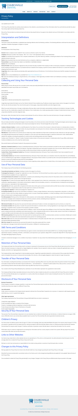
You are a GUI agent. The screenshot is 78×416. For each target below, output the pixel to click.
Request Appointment (62, 6)
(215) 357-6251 (29, 1)
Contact (53, 11)
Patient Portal (52, 6)
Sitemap (48, 409)
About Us (29, 11)
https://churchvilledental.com (35, 74)
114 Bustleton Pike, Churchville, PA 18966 (42, 1)
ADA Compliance (54, 409)
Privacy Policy (31, 409)
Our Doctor (42, 11)
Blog (48, 11)
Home (23, 11)
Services (35, 11)
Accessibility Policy (24, 409)
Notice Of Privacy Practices (40, 409)
